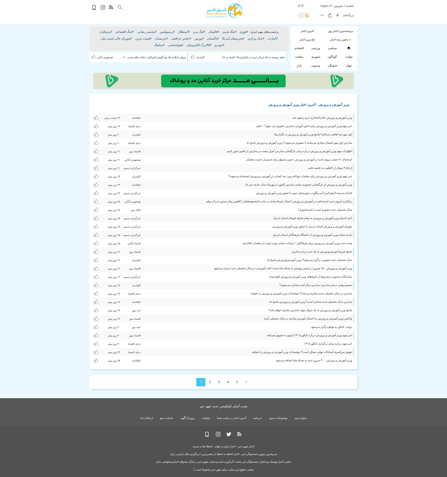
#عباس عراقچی (181, 38)
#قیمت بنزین (143, 38)
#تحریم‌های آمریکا (233, 38)
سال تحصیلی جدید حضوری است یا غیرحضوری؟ (325, 209)
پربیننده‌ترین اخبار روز (340, 31)
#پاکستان (213, 38)
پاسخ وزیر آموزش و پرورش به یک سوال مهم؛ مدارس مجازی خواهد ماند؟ (310, 310)
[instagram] (103, 8)
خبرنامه (257, 418)
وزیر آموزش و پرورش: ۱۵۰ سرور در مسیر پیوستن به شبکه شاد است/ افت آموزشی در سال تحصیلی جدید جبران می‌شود (283, 268)
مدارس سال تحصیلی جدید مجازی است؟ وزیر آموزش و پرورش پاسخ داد (310, 301)
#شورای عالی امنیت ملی (116, 38)
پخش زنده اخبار (339, 39)
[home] (348, 48)
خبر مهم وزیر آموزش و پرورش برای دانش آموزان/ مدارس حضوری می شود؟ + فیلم (304, 126)
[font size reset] (328, 16)
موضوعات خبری (278, 418)
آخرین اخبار (307, 31)
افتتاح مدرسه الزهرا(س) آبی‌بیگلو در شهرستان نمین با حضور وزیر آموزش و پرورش (304, 193)
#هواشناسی (175, 45)
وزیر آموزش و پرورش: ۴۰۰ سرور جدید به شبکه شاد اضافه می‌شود (314, 360)
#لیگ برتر (199, 31)
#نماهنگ (159, 45)
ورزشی (315, 48)
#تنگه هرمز (229, 31)
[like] (193, 56)
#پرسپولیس (167, 31)
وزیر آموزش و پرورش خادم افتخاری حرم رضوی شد (322, 117)
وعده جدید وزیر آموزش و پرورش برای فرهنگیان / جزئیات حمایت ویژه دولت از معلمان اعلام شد (297, 243)
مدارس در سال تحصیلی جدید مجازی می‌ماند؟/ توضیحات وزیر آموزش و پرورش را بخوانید (301, 293)
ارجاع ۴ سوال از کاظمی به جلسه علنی (330, 167)
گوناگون (332, 56)
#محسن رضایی (146, 31)
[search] (120, 7)
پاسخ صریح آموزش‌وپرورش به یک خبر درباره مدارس (321, 251)
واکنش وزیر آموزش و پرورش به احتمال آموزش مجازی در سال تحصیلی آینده (308, 318)
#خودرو (219, 45)
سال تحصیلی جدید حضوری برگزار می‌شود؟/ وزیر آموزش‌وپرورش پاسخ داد (309, 260)
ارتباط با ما (146, 418)
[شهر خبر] (224, 10)
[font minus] (321, 16)
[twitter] (229, 435)
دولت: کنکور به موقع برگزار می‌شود (331, 326)
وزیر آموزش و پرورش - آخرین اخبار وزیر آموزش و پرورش (308, 104)
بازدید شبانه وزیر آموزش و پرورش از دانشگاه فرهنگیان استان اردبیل (312, 234)
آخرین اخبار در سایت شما (231, 418)
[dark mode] (304, 15)
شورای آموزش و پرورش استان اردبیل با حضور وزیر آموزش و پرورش (312, 226)
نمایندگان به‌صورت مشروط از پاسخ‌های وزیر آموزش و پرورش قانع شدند (310, 276)
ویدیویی (315, 65)
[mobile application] (94, 8)
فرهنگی (332, 65)
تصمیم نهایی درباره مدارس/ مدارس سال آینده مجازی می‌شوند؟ (315, 285)
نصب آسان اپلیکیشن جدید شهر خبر (223, 406)
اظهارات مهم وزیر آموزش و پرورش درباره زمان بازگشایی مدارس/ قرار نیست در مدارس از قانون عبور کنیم (289, 151)
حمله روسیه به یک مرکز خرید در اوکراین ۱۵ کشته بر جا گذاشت (252, 57)
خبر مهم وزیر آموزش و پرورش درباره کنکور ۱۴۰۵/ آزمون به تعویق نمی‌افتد (309, 335)
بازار (299, 65)
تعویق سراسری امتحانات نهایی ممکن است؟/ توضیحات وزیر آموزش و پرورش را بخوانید (302, 352)
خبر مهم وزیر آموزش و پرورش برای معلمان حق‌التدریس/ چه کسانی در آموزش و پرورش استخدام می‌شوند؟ (290, 176)
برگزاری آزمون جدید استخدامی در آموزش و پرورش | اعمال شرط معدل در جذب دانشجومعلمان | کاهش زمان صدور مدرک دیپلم (279, 201)
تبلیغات (206, 418)
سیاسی (332, 48)
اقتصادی (299, 48)
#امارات (273, 38)
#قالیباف (213, 31)
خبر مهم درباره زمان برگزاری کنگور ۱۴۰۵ (328, 343)
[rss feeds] (111, 8)
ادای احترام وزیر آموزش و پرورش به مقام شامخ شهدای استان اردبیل (312, 218)
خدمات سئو (166, 418)
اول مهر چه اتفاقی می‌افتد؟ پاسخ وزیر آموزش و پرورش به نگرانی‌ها (313, 134)
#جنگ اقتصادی (124, 31)
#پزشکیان (106, 31)
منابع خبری (301, 418)
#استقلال (184, 31)
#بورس (199, 38)
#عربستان (161, 38)
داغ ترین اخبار (307, 39)
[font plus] (336, 16)
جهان (349, 65)
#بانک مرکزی (256, 38)
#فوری (244, 31)
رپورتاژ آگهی (187, 418)
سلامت (299, 56)
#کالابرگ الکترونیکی (199, 45)
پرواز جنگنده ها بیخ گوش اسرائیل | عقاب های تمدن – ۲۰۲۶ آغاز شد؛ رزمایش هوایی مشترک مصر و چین (153, 57)
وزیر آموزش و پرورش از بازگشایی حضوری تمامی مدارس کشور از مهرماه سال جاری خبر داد (298, 184)
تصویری (315, 56)
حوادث (348, 56)
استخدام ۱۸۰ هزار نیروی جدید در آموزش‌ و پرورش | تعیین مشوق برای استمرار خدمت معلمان (299, 159)
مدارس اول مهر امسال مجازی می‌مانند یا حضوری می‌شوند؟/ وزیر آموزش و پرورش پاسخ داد (299, 142)
